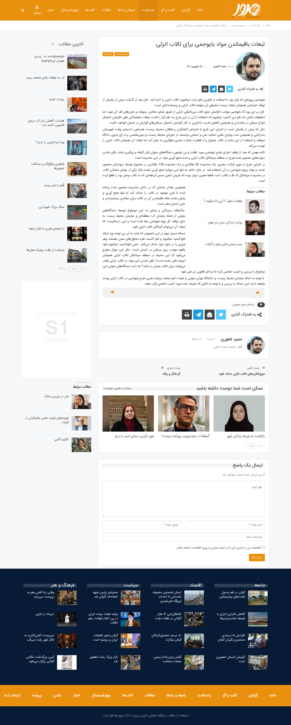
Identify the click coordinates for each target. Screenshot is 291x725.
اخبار (51, 10)
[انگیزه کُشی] (81, 445)
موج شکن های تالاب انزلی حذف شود (242, 374)
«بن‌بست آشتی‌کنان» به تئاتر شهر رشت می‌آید (39, 638)
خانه (200, 10)
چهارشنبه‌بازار (69, 10)
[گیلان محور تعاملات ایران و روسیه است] (130, 640)
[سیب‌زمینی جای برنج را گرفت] (255, 249)
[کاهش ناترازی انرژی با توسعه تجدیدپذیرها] (258, 619)
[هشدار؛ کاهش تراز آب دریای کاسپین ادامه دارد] (77, 126)
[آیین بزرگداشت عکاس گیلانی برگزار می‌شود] (67, 662)
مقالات (106, 10)
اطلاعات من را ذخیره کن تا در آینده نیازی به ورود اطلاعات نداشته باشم (219, 547)
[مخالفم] (112, 292)
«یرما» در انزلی (44, 614)
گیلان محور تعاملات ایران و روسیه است (105, 638)
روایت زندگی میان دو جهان (225, 222)
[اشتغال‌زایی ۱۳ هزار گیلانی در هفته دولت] (194, 619)
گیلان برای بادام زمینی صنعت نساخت (167, 659)
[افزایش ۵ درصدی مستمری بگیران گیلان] (258, 640)
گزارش (185, 10)
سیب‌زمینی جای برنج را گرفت (223, 244)
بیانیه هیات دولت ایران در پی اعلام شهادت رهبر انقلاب (103, 618)
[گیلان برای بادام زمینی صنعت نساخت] (194, 662)
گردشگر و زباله (171, 374)
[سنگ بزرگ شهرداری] (77, 212)
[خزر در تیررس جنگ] (81, 401)
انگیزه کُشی (61, 439)
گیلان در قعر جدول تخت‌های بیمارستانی (232, 595)
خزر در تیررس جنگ (56, 396)
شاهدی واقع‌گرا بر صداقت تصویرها (47, 166)
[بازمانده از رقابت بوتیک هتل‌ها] (77, 255)
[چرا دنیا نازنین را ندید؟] (77, 147)
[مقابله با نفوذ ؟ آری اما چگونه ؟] (255, 206)
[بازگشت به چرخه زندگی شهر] (239, 413)
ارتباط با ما (12, 695)
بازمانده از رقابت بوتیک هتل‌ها (45, 250)
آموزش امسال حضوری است (230, 659)
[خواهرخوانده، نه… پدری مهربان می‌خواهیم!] (77, 61)
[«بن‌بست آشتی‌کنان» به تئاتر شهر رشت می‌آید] (67, 640)
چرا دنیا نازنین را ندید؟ (50, 142)
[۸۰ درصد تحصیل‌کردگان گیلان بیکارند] (194, 640)
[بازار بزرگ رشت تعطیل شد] (130, 662)
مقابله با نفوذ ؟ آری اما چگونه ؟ (222, 201)
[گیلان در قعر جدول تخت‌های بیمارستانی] (258, 597)
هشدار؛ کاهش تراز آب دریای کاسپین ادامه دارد (46, 123)
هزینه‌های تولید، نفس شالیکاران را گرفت (47, 420)
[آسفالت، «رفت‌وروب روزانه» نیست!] (183, 413)
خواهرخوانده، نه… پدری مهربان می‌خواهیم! (49, 59)
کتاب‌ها (90, 10)
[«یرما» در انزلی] (67, 619)
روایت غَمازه (56, 99)
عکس (57, 695)
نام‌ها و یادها (126, 10)
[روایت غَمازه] (77, 104)
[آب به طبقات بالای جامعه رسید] (77, 83)
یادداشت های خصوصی (243, 305)
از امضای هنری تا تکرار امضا (46, 228)
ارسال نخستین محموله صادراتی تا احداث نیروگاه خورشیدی (167, 597)
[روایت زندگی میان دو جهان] (255, 228)
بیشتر (37, 13)
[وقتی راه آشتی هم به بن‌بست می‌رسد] (67, 597)
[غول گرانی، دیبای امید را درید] (128, 413)
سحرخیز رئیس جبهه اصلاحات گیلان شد (105, 595)
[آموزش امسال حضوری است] (258, 662)
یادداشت (148, 10)
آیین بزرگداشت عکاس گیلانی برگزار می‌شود (40, 659)
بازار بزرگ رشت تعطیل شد (104, 659)
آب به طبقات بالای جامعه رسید (45, 78)
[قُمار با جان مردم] (77, 190)
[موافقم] (257, 292)
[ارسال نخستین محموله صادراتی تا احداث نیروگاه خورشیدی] (194, 597)
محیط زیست (122, 54)
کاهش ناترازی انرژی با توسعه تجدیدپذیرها (231, 616)
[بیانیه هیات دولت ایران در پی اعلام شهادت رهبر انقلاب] (130, 619)
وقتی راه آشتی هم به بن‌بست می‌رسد (40, 595)
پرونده (36, 695)
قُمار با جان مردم (54, 185)
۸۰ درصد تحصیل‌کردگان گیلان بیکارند (166, 638)
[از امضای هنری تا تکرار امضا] (77, 234)
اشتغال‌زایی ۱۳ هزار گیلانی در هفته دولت (168, 616)
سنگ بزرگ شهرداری (51, 207)
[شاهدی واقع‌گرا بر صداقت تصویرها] (77, 169)
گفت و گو (168, 10)
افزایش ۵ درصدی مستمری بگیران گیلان (231, 638)
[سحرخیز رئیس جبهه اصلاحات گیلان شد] (130, 597)
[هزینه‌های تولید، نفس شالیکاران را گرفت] (81, 423)
